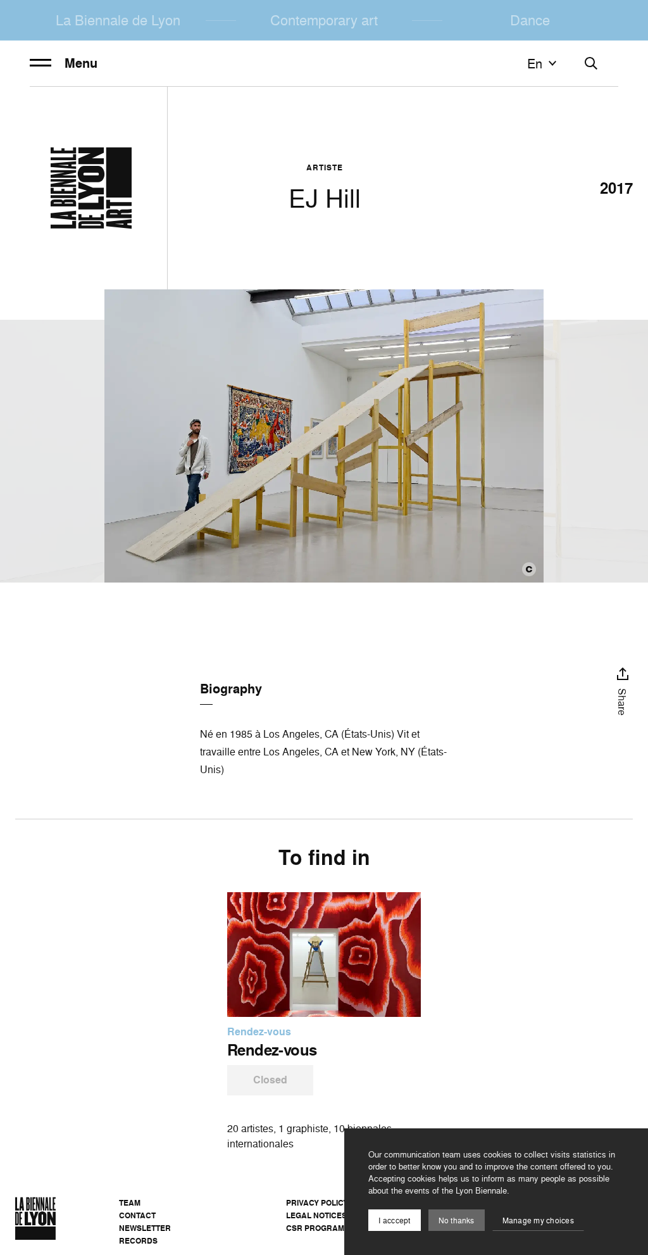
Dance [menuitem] (530, 20)
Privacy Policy (317, 1202)
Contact (137, 1215)
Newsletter (145, 1228)
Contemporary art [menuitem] (324, 20)
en (534, 63)
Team (129, 1202)
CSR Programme (321, 1228)
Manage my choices (538, 1220)
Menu (81, 63)
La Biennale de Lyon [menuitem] (118, 20)
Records (138, 1240)
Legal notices (316, 1215)
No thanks (457, 1220)
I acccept (394, 1220)
